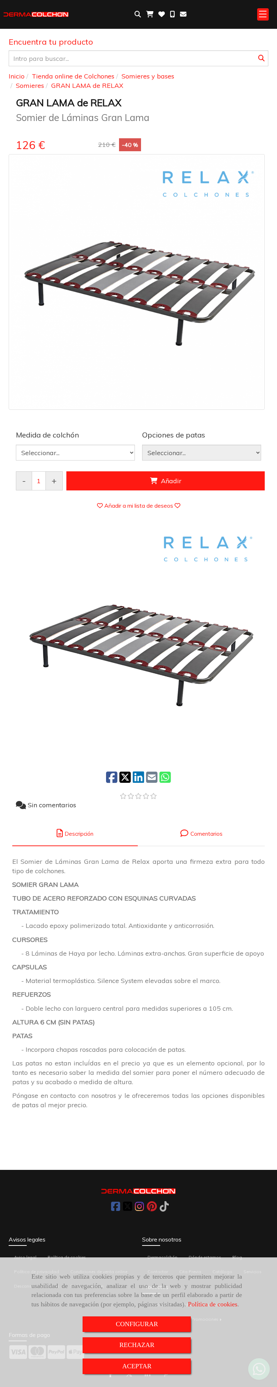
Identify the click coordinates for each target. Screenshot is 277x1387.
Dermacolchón (162, 1257)
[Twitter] (127, 1208)
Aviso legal (25, 1257)
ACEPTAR (136, 1366)
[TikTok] (164, 1208)
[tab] (75, 833)
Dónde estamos (205, 1257)
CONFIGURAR (137, 1324)
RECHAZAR (136, 1344)
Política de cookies (212, 1304)
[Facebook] (115, 1208)
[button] (138, 505)
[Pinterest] (152, 1208)
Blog (237, 1257)
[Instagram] (139, 1208)
